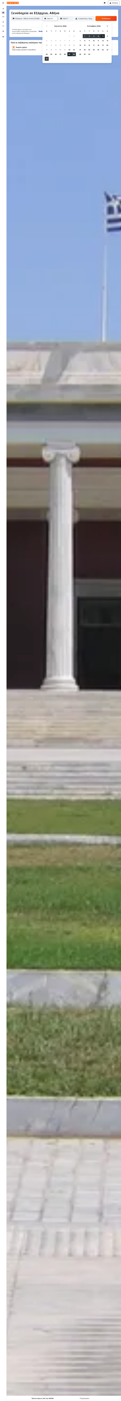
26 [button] (56, 54)
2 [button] (89, 36)
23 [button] (74, 50)
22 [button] (69, 50)
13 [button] (60, 45)
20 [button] (60, 50)
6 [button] (60, 41)
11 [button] (51, 45)
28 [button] (65, 54)
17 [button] (46, 50)
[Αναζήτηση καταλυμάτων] (3, 13)
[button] (3, 3)
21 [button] (65, 50)
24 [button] (47, 54)
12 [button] (56, 45)
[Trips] (3, 31)
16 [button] (74, 45)
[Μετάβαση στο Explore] (3, 22)
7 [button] (64, 41)
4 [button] (51, 41)
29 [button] (69, 54)
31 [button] (46, 59)
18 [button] (51, 50)
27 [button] (60, 54)
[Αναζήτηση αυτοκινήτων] (3, 16)
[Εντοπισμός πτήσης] (3, 26)
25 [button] (51, 54)
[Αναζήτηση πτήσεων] (3, 9)
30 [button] (74, 54)
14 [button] (65, 45)
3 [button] (46, 41)
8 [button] (69, 41)
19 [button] (56, 50)
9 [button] (89, 41)
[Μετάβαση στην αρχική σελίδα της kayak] (13, 3)
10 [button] (47, 45)
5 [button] (55, 41)
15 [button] (69, 45)
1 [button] (69, 36)
